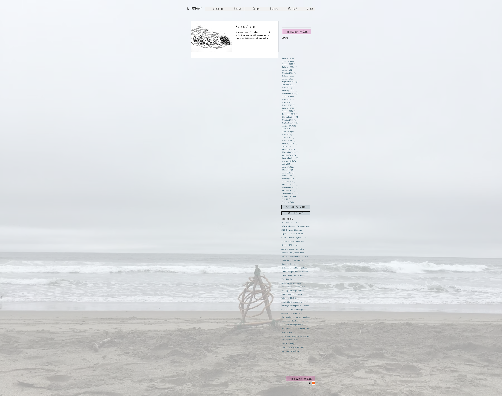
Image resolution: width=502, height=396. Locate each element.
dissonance (297, 317)
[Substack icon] (313, 383)
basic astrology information (291, 294)
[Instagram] (309, 383)
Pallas (283, 260)
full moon (285, 325)
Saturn (283, 272)
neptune (300, 347)
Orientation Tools (296, 257)
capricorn (284, 310)
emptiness (306, 317)
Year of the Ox (299, 275)
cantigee (306, 306)
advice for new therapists (290, 287)
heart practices (303, 328)
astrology (284, 291)
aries (303, 287)
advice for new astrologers (291, 283)
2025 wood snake (303, 226)
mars (296, 340)
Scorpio (291, 272)
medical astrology (288, 344)
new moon (285, 351)
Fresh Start (300, 241)
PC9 (306, 257)
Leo (297, 249)
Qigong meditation (288, 264)
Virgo (290, 275)
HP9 (290, 245)
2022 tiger (285, 222)
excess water (286, 321)
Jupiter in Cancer (287, 249)
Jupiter (295, 245)
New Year (285, 257)
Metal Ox (284, 253)
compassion (285, 313)
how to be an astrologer (290, 336)
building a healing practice (291, 306)
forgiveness (305, 321)
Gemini (284, 245)
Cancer (292, 234)
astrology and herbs (297, 291)
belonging (285, 298)
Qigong (300, 260)
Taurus (283, 275)
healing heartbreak (297, 325)
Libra (302, 249)
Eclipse (284, 241)
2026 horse (298, 230)
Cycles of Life (301, 238)
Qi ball (293, 260)
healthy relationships (289, 328)
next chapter (295, 351)
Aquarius (284, 234)
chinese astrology (296, 310)
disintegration (286, 317)
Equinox (291, 241)
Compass (291, 238)
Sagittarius (303, 268)
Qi (288, 260)
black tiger (294, 298)
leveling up (304, 336)
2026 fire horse (287, 230)
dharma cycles (297, 313)
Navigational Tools (297, 253)
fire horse (295, 321)
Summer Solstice (301, 272)
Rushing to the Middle (289, 268)
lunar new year (286, 340)
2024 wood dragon (288, 226)
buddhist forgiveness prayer (291, 302)
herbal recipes (286, 332)
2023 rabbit (295, 222)
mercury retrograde (288, 347)
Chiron (284, 238)
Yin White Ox (286, 279)
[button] (253, 9)
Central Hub (300, 234)
